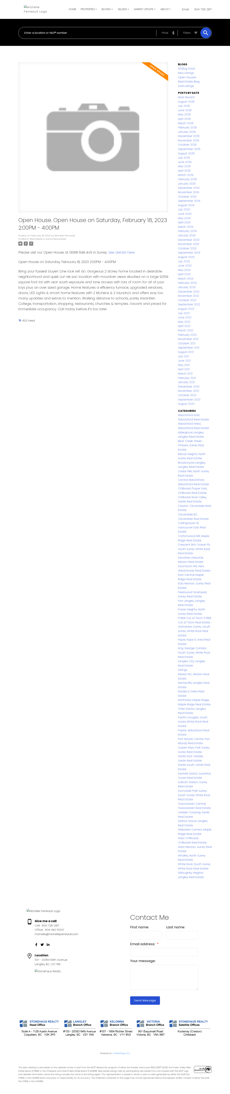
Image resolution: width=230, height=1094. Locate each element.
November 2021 (188, 339)
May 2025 (184, 166)
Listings (182, 670)
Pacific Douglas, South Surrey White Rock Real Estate (193, 721)
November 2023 (188, 244)
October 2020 (187, 395)
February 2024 (187, 231)
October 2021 (186, 343)
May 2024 (184, 218)
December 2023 (188, 240)
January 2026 (187, 132)
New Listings (186, 73)
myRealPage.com (121, 1053)
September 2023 (189, 253)
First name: (139, 927)
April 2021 (184, 369)
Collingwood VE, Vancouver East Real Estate (192, 527)
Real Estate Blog (189, 82)
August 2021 (185, 352)
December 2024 (188, 188)
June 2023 (184, 266)
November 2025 (188, 140)
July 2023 (184, 261)
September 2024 (189, 201)
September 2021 (188, 348)
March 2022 (185, 330)
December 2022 (188, 292)
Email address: (143, 944)
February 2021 (187, 378)
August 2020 (186, 404)
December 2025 (189, 136)
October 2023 (187, 248)
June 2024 (184, 214)
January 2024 (186, 235)
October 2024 (187, 197)
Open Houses (187, 77)
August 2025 (186, 153)
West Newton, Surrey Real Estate (48, 239)
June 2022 (184, 317)
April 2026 (184, 119)
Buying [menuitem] (106, 9)
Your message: (143, 961)
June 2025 (185, 162)
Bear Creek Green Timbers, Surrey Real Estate (191, 445)
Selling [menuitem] (122, 9)
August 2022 (186, 309)
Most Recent (186, 97)
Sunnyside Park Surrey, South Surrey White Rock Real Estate (194, 795)
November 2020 (188, 391)
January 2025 (187, 184)
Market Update (143, 9)
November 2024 (188, 192)
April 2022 (184, 326)
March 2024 (185, 227)
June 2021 (184, 361)
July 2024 (184, 209)
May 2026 (184, 114)
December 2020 (189, 387)
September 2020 (189, 399)
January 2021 (186, 382)
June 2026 (185, 110)
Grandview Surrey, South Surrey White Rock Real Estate (194, 631)
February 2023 (187, 283)
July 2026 (184, 106)
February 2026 (187, 127)
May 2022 (184, 322)
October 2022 (187, 300)
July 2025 (184, 158)
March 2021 (185, 374)
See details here (121, 252)
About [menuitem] (164, 9)
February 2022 (187, 335)
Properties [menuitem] (88, 9)
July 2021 (183, 356)
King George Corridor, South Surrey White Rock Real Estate (194, 652)
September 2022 (189, 304)
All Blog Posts (186, 69)
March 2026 (185, 123)
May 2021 (184, 365)
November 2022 (188, 296)
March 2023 (185, 279)
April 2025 (184, 171)
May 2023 (184, 270)
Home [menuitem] (72, 9)
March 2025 (185, 175)
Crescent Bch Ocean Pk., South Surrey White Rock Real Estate (194, 549)
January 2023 (186, 287)
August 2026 (186, 102)
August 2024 (186, 205)
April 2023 (184, 274)
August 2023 (186, 257)
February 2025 (187, 179)
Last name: (175, 927)
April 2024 (184, 222)
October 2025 (187, 145)
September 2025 (189, 149)
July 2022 (184, 313)
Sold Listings (186, 86)
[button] (36, 944)
